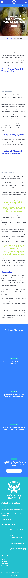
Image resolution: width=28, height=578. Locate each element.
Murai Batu (14, 358)
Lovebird (14, 25)
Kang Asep (19, 38)
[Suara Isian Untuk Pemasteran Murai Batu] (14, 346)
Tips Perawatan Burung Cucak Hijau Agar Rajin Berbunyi (14, 395)
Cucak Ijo (14, 391)
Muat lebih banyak (14, 471)
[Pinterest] (15, 47)
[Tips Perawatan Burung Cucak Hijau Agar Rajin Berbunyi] (14, 379)
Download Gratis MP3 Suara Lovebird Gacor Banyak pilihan (14, 134)
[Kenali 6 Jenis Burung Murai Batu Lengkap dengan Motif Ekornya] (14, 412)
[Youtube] (16, 575)
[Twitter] (12, 47)
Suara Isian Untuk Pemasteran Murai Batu (14, 362)
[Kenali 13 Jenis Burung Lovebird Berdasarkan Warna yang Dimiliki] (14, 447)
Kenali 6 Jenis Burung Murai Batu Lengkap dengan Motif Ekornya (14, 429)
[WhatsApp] (19, 47)
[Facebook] (9, 47)
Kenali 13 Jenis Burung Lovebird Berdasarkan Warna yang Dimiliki (14, 463)
